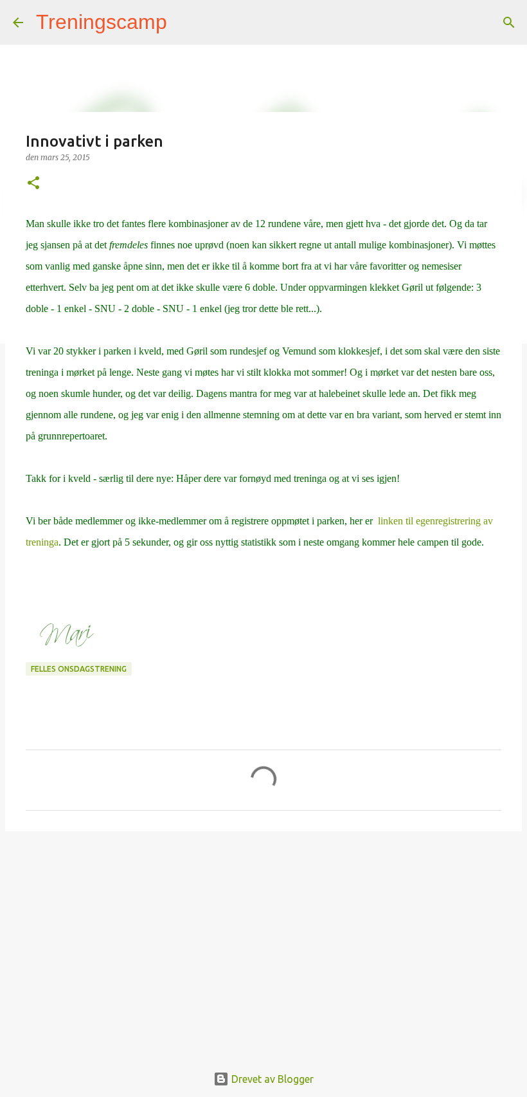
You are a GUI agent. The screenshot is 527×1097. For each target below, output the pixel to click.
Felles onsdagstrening (79, 669)
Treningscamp (101, 21)
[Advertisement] (263, 941)
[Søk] (185, 22)
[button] (33, 183)
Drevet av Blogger (271, 1079)
